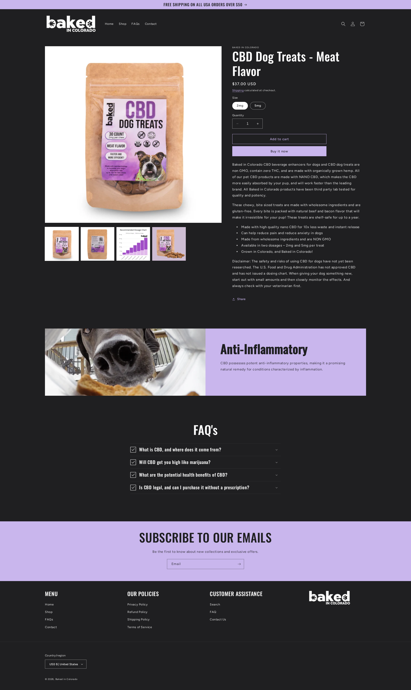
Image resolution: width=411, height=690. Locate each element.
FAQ (213, 612)
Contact (51, 627)
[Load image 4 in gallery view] (169, 244)
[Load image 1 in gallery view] (62, 244)
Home (49, 604)
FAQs (49, 619)
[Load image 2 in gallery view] (97, 244)
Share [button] (241, 299)
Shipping (238, 90)
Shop (48, 612)
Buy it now (279, 151)
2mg (240, 105)
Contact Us (218, 619)
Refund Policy (137, 612)
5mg (258, 105)
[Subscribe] (239, 564)
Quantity (238, 115)
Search (215, 604)
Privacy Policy (137, 604)
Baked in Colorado (66, 679)
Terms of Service (139, 627)
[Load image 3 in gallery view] (133, 244)
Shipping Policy (138, 619)
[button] (343, 24)
